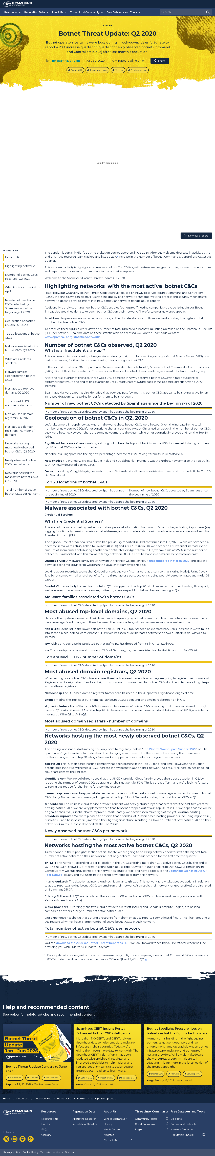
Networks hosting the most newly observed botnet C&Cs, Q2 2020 (20, 447)
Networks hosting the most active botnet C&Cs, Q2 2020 (21, 477)
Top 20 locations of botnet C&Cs (22, 335)
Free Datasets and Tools (121, 12)
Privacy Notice (11, 1152)
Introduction (13, 257)
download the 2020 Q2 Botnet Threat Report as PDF (92, 943)
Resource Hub (42, 1098)
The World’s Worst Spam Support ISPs (169, 749)
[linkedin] (14, 1139)
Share (161, 60)
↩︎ (146, 959)
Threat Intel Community (85, 12)
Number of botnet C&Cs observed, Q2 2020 (21, 276)
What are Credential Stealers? (18, 361)
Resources (10, 12)
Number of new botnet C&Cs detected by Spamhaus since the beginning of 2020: (21, 306)
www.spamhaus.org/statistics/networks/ (73, 337)
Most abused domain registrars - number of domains (19, 430)
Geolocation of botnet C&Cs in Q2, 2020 (20, 323)
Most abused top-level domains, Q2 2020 (20, 390)
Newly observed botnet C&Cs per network (21, 462)
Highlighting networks (20, 266)
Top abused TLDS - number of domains (18, 403)
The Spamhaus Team (65, 60)
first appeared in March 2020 (169, 560)
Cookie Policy (30, 1152)
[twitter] (6, 1139)
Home (7, 1098)
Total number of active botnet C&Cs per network (22, 491)
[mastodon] (22, 1139)
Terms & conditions (51, 1152)
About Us (57, 12)
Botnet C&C (64, 1098)
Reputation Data (34, 12)
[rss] (31, 1139)
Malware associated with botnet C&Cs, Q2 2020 (21, 348)
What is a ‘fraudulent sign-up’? (22, 289)
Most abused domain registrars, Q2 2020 (19, 416)
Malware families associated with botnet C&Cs (20, 375)
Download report (198, 235)
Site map (70, 1152)
